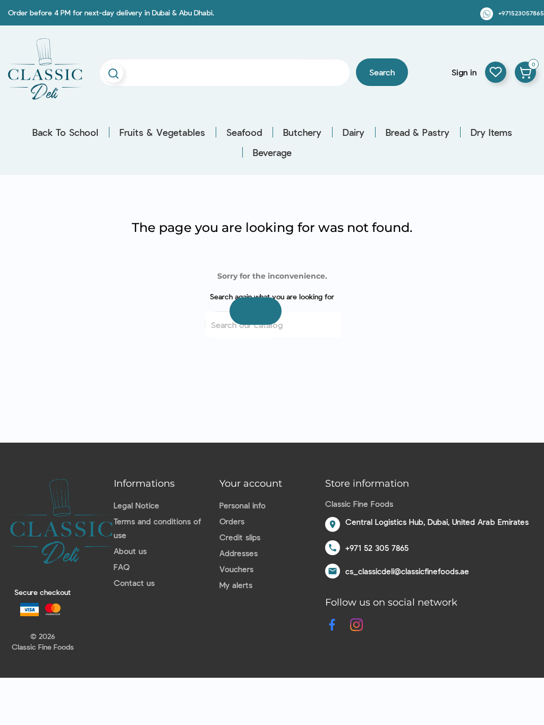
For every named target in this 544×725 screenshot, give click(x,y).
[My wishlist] (495, 72)
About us (130, 551)
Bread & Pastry (417, 132)
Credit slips (239, 537)
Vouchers (236, 569)
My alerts (235, 585)
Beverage (272, 152)
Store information (367, 483)
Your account (250, 483)
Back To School (65, 132)
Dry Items (491, 132)
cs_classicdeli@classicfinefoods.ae (407, 571)
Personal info (242, 505)
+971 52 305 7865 (377, 548)
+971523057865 (521, 12)
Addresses (238, 553)
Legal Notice (136, 505)
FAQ (122, 567)
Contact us (134, 583)
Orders (231, 521)
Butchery (302, 132)
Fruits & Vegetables (162, 132)
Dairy (353, 132)
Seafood (244, 132)
